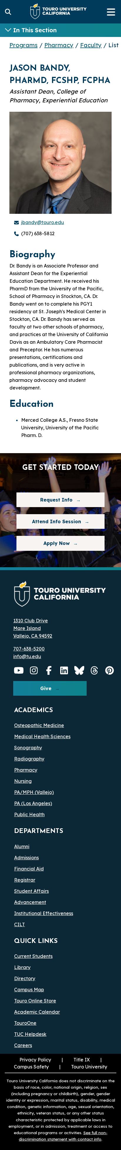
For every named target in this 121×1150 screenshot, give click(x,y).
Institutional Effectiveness (43, 913)
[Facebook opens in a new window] (49, 670)
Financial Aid (29, 869)
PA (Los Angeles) (33, 803)
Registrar (24, 880)
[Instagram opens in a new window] (34, 670)
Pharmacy (58, 45)
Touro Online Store (35, 1001)
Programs (23, 45)
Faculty (91, 45)
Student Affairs (31, 891)
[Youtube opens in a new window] (18, 670)
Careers (23, 1045)
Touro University (82, 1067)
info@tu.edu (27, 656)
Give (45, 688)
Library (22, 967)
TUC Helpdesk (30, 1034)
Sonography (28, 748)
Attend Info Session (48, 521)
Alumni (21, 846)
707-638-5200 (29, 649)
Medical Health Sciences (42, 736)
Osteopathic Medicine (39, 725)
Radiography (29, 759)
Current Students (33, 956)
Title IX (75, 1060)
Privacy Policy (35, 1060)
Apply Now (56, 543)
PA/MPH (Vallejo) (34, 792)
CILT (19, 924)
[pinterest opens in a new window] (109, 670)
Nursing (23, 781)
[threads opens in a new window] (94, 670)
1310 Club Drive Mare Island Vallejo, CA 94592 (32, 628)
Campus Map (29, 990)
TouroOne (25, 1023)
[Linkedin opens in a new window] (64, 670)
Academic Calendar (37, 1012)
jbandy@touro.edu (42, 222)
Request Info (56, 500)
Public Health (29, 814)
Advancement (30, 902)
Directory (24, 978)
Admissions (26, 858)
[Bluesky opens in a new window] (79, 670)
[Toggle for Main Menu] (111, 11)
